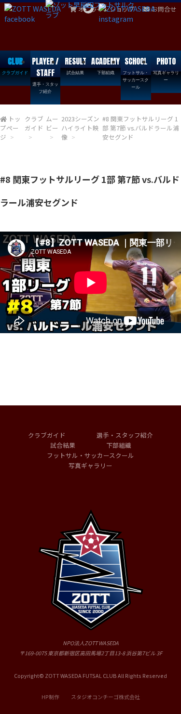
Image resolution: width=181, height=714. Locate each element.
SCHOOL (136, 72)
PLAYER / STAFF (45, 74)
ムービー (52, 123)
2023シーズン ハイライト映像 (80, 128)
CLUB (15, 65)
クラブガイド (34, 123)
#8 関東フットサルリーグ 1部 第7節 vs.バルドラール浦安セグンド (140, 128)
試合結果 (62, 445)
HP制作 (91, 697)
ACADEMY (105, 65)
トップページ (10, 128)
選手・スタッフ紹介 (125, 435)
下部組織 (118, 445)
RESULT (75, 65)
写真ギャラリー (90, 465)
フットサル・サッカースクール (90, 455)
